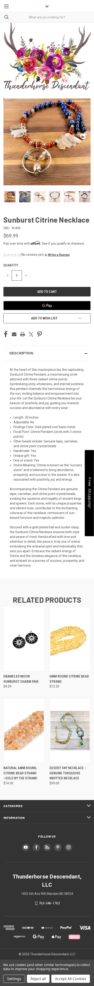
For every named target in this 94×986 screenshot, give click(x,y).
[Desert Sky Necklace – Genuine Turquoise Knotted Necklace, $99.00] (70, 730)
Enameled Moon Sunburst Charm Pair (21, 679)
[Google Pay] (47, 305)
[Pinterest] (39, 334)
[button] (57, 255)
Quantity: (11, 265)
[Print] (22, 334)
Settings (14, 978)
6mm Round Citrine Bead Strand (69, 679)
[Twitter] (31, 334)
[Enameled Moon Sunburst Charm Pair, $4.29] (24, 638)
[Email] (14, 334)
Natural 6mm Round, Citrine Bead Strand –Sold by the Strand (20, 773)
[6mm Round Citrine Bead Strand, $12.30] (70, 638)
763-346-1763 (49, 903)
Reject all (38, 978)
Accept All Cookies (70, 978)
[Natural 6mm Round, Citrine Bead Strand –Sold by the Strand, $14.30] (24, 730)
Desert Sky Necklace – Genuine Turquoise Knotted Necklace (68, 773)
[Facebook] (5, 334)
